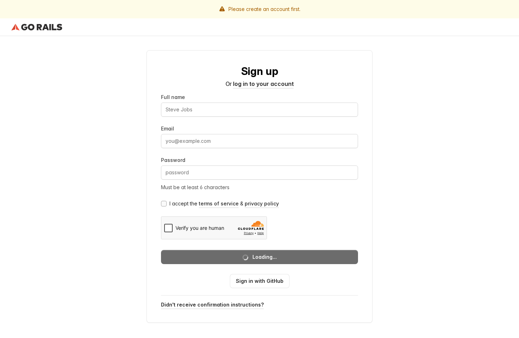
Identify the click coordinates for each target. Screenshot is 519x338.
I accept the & (224, 203)
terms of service (219, 203)
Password (173, 160)
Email (167, 129)
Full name (173, 97)
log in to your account (263, 83)
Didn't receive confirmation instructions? (212, 305)
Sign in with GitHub (260, 281)
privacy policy (262, 203)
